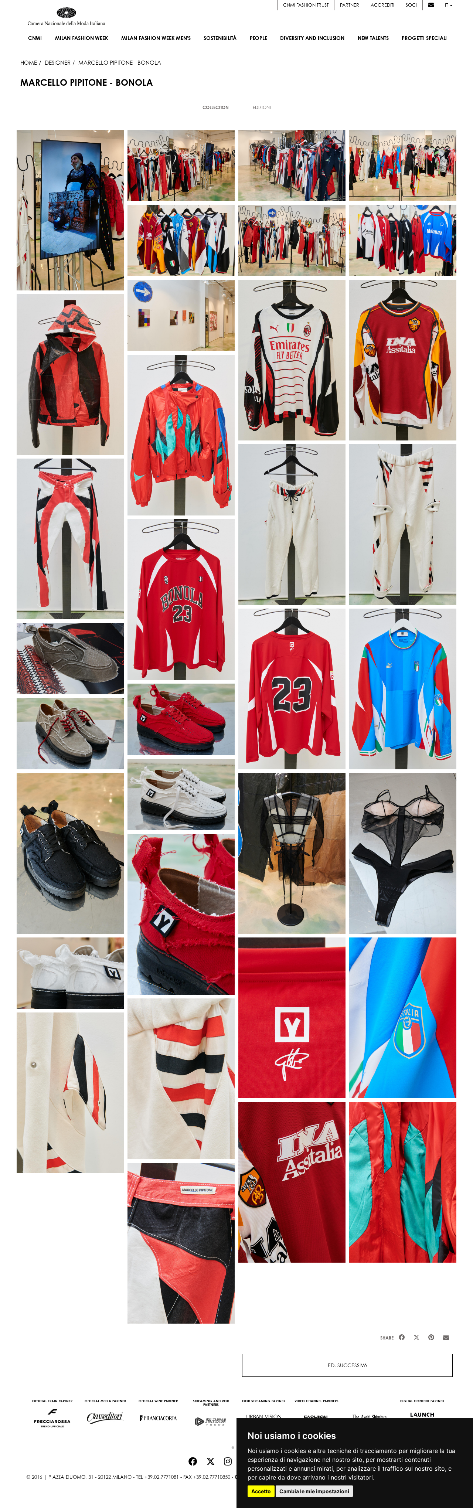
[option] (52, 1415)
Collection (216, 107)
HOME (28, 62)
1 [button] (231, 1446)
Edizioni (262, 107)
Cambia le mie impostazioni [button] (314, 1491)
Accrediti (382, 5)
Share (387, 1338)
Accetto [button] (261, 1491)
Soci (411, 5)
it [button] (447, 5)
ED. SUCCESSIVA (347, 1365)
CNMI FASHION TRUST (306, 5)
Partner (349, 5)
